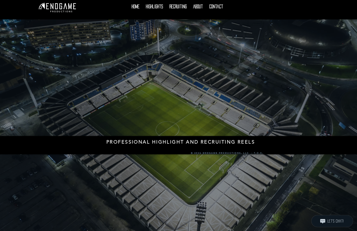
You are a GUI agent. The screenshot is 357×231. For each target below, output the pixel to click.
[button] (154, 6)
